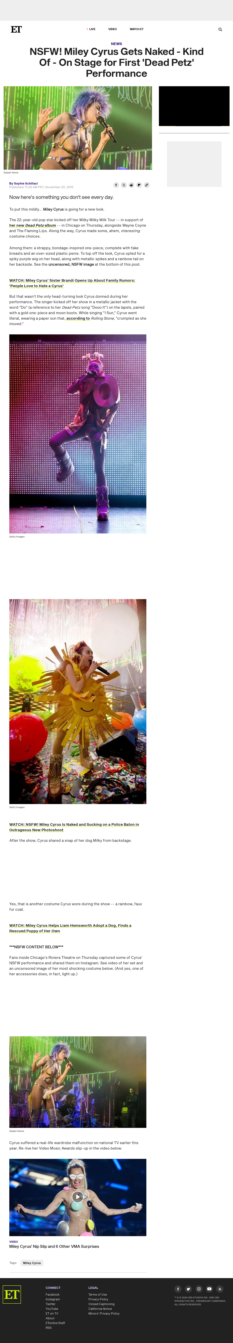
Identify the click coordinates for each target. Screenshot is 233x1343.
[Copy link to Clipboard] (146, 185)
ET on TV (52, 1313)
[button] (78, 1197)
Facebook (53, 1294)
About (50, 1318)
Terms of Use (97, 1294)
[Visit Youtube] (209, 1289)
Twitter (51, 1304)
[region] (194, 106)
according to (78, 318)
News (116, 44)
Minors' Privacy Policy (104, 1313)
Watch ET (137, 29)
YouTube (52, 1309)
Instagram (53, 1299)
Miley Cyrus (32, 1263)
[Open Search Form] (220, 30)
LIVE (92, 29)
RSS (49, 1328)
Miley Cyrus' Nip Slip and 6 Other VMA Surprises (54, 1246)
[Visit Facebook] (178, 1289)
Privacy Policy (98, 1299)
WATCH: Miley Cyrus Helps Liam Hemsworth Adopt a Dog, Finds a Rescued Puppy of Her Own (70, 928)
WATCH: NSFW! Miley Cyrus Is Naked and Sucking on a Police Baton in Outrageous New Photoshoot (74, 827)
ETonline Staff (55, 1323)
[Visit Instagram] (199, 1289)
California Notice (100, 1309)
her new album (32, 225)
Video (112, 29)
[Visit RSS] (220, 1289)
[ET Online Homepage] (16, 29)
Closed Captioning (101, 1304)
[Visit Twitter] (188, 1289)
